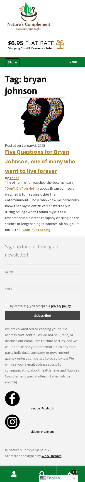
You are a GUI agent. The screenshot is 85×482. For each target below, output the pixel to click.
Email (8, 289)
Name (9, 272)
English (53, 478)
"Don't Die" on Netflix (22, 188)
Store (12, 62)
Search (42, 474)
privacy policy (61, 306)
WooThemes (51, 455)
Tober (14, 178)
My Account (14, 474)
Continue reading (36, 229)
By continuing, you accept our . (40, 306)
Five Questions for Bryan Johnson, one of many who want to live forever (40, 161)
